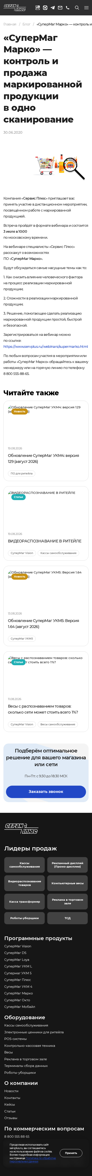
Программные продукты (38, 938)
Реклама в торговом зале (67, 901)
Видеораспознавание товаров (24, 883)
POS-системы (15, 1039)
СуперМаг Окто (17, 1000)
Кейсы (9, 1104)
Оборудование (24, 1017)
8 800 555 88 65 (16, 1137)
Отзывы (10, 1118)
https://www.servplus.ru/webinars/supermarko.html (45, 347)
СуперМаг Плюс (17, 980)
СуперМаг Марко (18, 993)
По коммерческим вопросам (44, 1129)
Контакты (12, 1098)
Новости (11, 1091)
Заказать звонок (46, 791)
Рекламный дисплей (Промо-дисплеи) (67, 864)
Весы (8, 1052)
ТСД (68, 918)
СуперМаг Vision (17, 946)
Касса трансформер (24, 901)
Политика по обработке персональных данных (33, 1160)
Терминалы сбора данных (26, 1066)
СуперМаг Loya (16, 960)
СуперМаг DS (15, 953)
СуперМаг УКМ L (18, 966)
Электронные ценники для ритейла (34, 1032)
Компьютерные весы (68, 883)
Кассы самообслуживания (24, 864)
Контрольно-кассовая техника (29, 1046)
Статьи (9, 1111)
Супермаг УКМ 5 (17, 973)
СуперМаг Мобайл (19, 1007)
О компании (21, 1083)
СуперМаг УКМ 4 (18, 987)
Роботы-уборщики (24, 918)
